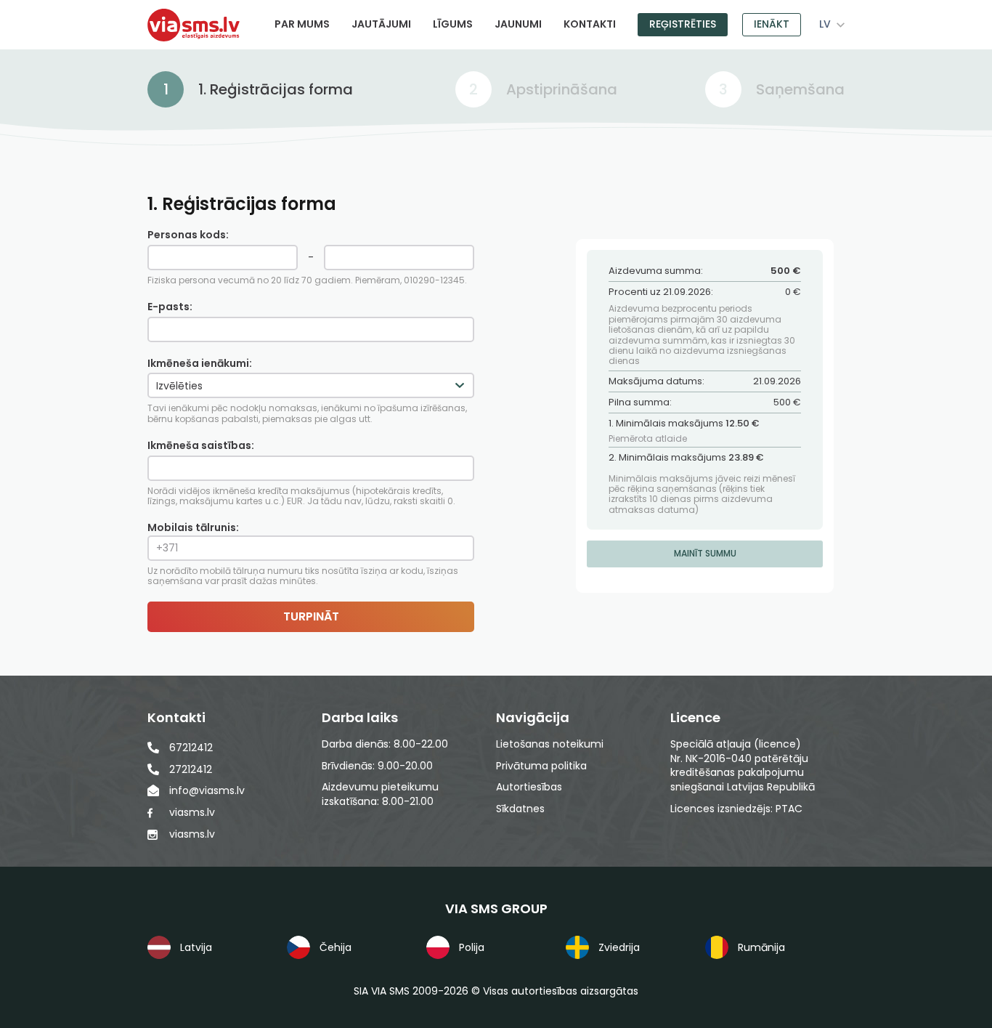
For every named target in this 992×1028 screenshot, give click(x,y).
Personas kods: (188, 235)
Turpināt (311, 616)
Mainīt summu (705, 553)
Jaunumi (518, 24)
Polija (471, 947)
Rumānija (761, 947)
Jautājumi (381, 24)
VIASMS (193, 25)
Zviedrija (619, 947)
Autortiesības (529, 787)
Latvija (196, 947)
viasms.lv (192, 812)
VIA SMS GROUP (496, 908)
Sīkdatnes (520, 809)
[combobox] (830, 25)
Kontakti (590, 24)
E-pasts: (169, 307)
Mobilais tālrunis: (302, 553)
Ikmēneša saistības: (200, 446)
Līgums (453, 24)
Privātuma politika (541, 766)
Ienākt (771, 24)
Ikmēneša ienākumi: (199, 364)
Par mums (302, 24)
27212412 (190, 769)
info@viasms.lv (207, 790)
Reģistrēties (682, 24)
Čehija (335, 947)
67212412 (191, 747)
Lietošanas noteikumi (549, 744)
